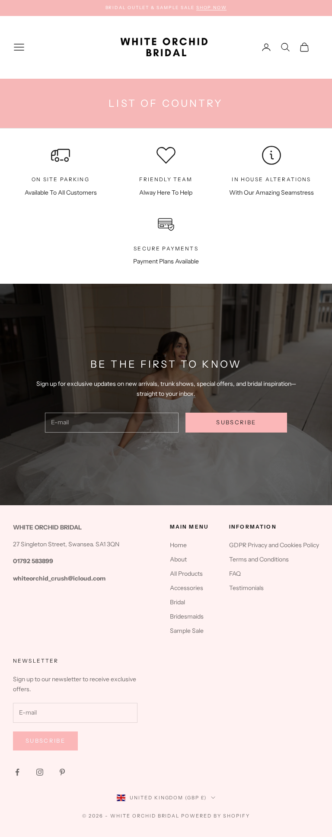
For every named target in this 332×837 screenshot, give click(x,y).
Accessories (186, 588)
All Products (186, 573)
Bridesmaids (187, 616)
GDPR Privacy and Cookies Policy (274, 545)
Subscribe (236, 422)
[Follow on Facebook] (17, 772)
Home (178, 545)
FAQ (235, 573)
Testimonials (246, 588)
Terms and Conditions (259, 559)
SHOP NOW (211, 7)
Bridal (177, 602)
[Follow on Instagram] (39, 772)
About (178, 559)
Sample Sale (187, 631)
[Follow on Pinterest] (62, 772)
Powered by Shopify (215, 816)
